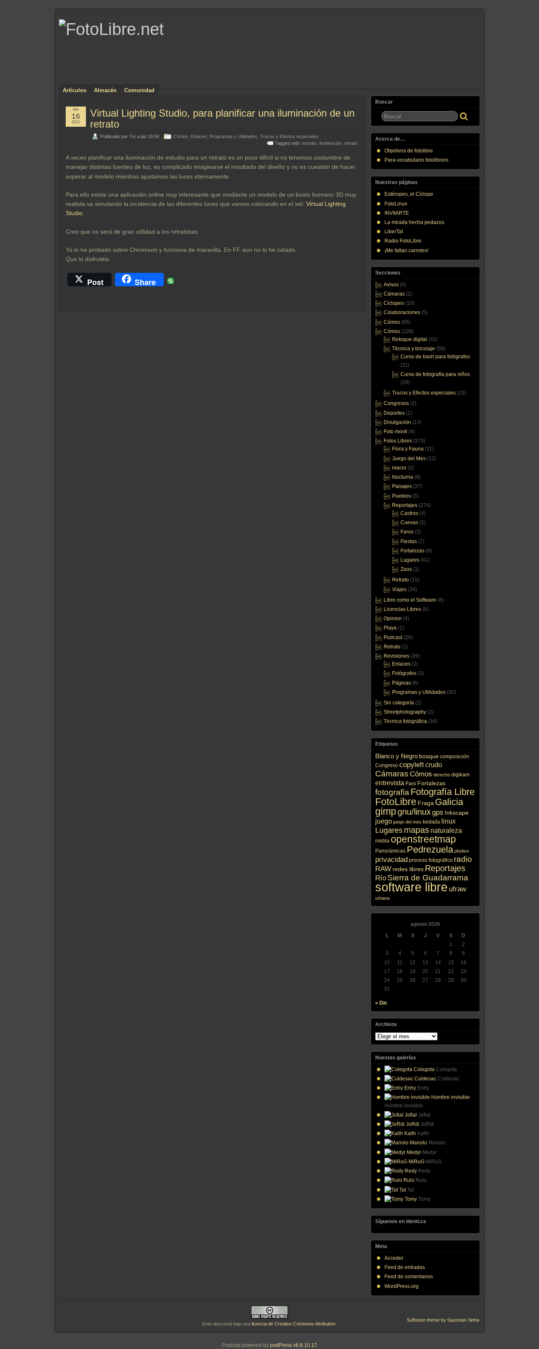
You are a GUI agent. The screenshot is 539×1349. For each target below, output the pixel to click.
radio (463, 859)
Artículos (74, 90)
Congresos (396, 403)
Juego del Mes (409, 458)
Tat (132, 136)
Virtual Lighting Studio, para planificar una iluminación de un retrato (222, 118)
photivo (461, 850)
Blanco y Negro (396, 756)
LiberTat (393, 232)
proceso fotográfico (431, 860)
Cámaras (394, 294)
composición (454, 757)
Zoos (406, 569)
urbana (382, 898)
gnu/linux (414, 811)
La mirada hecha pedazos (414, 222)
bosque (429, 756)
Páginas (401, 683)
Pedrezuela (430, 849)
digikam (460, 775)
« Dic (381, 1003)
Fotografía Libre (443, 791)
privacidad (391, 860)
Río (380, 878)
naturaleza (446, 830)
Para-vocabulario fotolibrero (416, 160)
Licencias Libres (402, 609)
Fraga (426, 803)
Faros (407, 532)
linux (448, 821)
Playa (390, 628)
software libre (411, 887)
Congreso (386, 765)
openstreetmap (423, 839)
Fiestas (408, 541)
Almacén (105, 90)
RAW (383, 869)
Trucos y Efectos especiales (289, 136)
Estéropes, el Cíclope (408, 194)
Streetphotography (405, 712)
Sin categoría (399, 703)
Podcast (393, 637)
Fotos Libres (398, 441)
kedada (431, 822)
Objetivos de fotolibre (408, 151)
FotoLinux (395, 204)
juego (383, 821)
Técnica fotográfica (405, 721)
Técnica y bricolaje (413, 349)
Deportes (394, 413)
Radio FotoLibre (403, 241)
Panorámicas (390, 851)
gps (437, 812)
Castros (409, 513)
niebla (382, 841)
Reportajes (404, 505)
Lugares (409, 560)
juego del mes (407, 821)
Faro (411, 783)
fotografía (392, 792)
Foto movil (395, 432)
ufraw (457, 889)
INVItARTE (396, 213)
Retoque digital (409, 339)
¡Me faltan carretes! (406, 250)
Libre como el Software (410, 600)
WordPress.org (401, 1286)
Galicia (449, 802)
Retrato (400, 580)
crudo (433, 764)
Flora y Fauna (408, 449)
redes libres (408, 869)
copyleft (411, 765)
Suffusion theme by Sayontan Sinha (443, 1319)
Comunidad (139, 90)
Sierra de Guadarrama (427, 877)
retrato (351, 143)
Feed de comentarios (408, 1277)
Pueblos (401, 496)
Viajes (399, 589)
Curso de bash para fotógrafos (435, 357)
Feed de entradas (404, 1267)
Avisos (391, 285)
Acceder (393, 1258)
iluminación (330, 143)
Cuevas (409, 522)
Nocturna (402, 477)
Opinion (393, 618)
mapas (416, 829)
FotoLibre (395, 801)
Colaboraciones (402, 312)
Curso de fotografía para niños (435, 374)
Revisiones (396, 656)
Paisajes (402, 486)
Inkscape (457, 812)
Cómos (180, 136)
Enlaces (199, 136)
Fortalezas (412, 551)
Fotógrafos (404, 673)
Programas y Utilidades (233, 136)
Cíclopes (394, 303)
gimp (385, 811)
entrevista (389, 782)
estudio (309, 143)
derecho (441, 774)
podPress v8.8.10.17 (293, 1345)
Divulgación (397, 422)
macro (399, 468)
